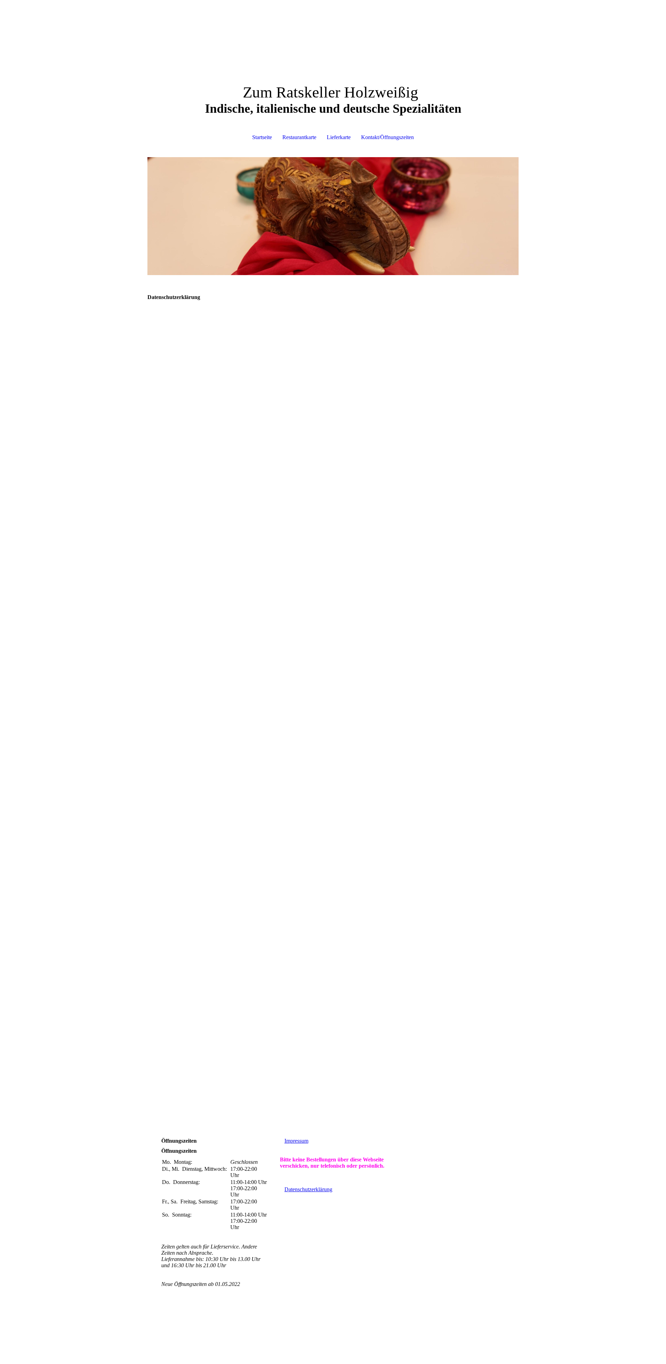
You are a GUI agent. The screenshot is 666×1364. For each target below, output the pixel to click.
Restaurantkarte (299, 137)
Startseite (262, 137)
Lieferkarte (339, 137)
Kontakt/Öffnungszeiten (387, 137)
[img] (333, 216)
